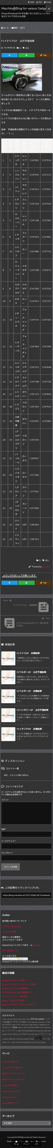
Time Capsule (41, 1042)
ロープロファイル (25, 1034)
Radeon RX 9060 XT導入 (13, 980)
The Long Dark (33, 1022)
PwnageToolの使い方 (12, 1067)
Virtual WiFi (39, 1031)
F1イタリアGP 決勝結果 (29, 729)
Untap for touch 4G (11, 1091)
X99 (14, 1039)
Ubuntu (20, 1027)
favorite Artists (9, 1097)
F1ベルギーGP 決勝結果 (29, 691)
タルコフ (36, 1025)
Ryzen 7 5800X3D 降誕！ (14, 1000)
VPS (18, 1024)
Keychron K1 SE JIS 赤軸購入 (15, 988)
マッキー (46, 566)
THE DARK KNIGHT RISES (25, 1039)
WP (33, 1034)
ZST (44, 1039)
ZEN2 (13, 1042)
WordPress (43, 1025)
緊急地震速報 (39, 1019)
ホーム (6, 28)
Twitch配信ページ (10, 950)
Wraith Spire (25, 1019)
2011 (27, 48)
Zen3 (46, 1031)
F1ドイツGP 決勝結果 (28, 653)
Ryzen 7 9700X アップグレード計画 (18, 984)
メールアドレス (8, 841)
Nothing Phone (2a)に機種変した (17, 992)
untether (10, 1030)
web (47, 1019)
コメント (5, 800)
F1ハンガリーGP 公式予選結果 (32, 710)
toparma (46, 1027)
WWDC (7, 1024)
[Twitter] (9, 55)
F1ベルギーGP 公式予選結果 (31, 672)
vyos (36, 1034)
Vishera (6, 1039)
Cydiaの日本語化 (10, 1085)
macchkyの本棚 (9, 931)
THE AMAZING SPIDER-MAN (33, 1027)
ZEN (10, 1039)
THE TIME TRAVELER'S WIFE (26, 1042)
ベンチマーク (15, 1022)
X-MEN (18, 1031)
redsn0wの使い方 (10, 1061)
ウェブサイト (7, 853)
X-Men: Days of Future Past (11, 1019)
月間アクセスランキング (13, 1073)
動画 (32, 1019)
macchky (36, 945)
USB (4, 1022)
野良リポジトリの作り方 (13, 1079)
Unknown (41, 1022)
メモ (38, 1038)
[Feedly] (26, 55)
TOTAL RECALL (13, 1034)
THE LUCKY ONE (26, 1025)
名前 (3, 829)
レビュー (43, 1033)
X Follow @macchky (11, 926)
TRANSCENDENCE (28, 1031)
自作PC (24, 1022)
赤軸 (8, 1022)
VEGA (14, 1025)
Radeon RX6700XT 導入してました (18, 1004)
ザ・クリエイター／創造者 (14, 996)
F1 (24, 28)
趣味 (16, 28)
